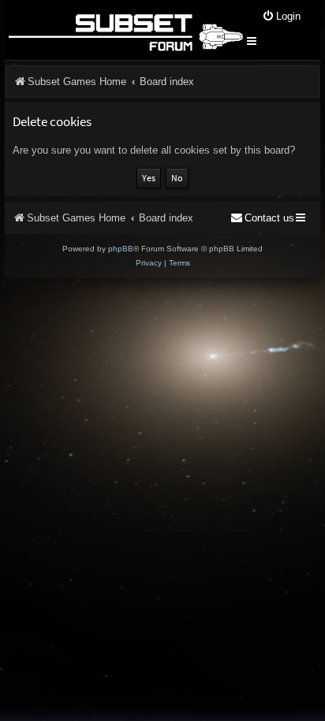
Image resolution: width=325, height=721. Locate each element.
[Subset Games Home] (125, 30)
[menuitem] (281, 17)
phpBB (120, 248)
